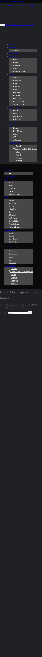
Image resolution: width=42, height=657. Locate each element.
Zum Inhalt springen (7, 1)
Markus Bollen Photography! (21, 6)
